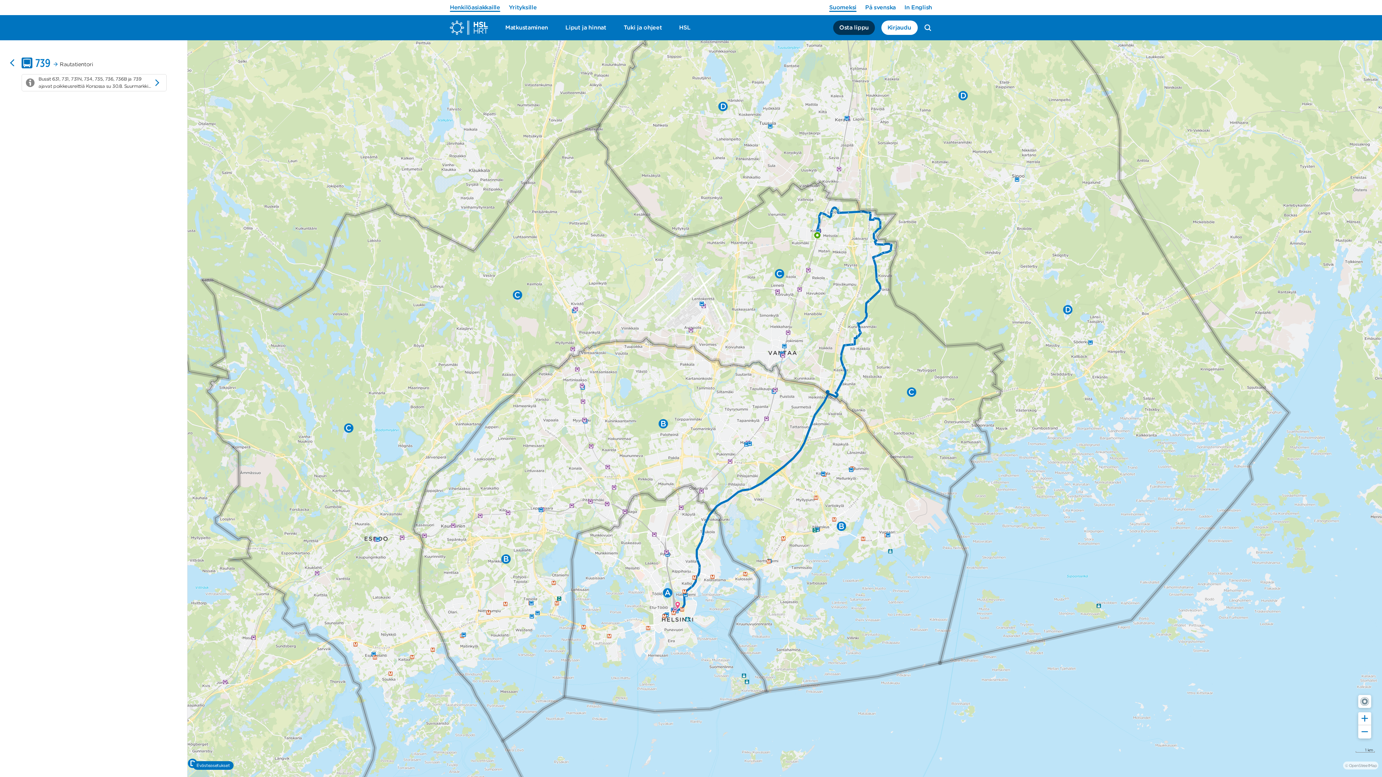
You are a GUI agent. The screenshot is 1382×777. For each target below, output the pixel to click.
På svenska (880, 7)
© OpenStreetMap (1361, 765)
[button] (1364, 701)
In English (918, 7)
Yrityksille (523, 7)
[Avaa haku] (928, 28)
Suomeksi (843, 7)
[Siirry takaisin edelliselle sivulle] (12, 63)
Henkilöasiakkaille (475, 7)
